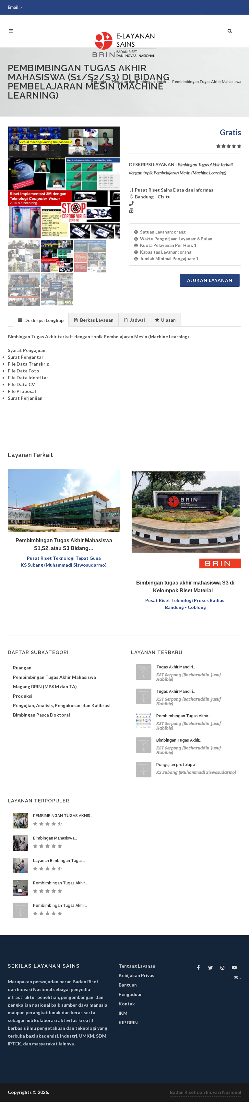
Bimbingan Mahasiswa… (55, 838)
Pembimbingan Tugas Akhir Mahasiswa (206, 81)
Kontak (127, 1003)
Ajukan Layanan (209, 280)
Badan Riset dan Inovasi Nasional (205, 1092)
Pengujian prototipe (175, 764)
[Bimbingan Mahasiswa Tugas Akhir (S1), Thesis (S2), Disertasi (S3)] (20, 843)
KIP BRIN (128, 1022)
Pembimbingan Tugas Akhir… (183, 716)
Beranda (98, 81)
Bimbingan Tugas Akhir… (178, 740)
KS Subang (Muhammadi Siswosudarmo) (64, 565)
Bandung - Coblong (185, 607)
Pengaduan (131, 994)
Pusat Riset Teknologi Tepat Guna (64, 558)
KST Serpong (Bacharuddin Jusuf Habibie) (188, 677)
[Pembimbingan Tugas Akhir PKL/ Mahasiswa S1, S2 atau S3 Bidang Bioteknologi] (20, 910)
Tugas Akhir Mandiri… (175, 667)
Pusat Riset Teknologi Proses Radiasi (185, 600)
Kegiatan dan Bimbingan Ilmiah (139, 81)
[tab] (41, 319)
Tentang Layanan (137, 966)
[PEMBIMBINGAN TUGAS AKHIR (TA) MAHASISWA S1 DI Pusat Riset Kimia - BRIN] (20, 820)
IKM (123, 1013)
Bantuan (128, 985)
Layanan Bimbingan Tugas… (59, 860)
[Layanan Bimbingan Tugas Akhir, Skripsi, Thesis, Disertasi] (20, 865)
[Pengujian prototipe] (143, 769)
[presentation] (40, 320)
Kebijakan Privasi (137, 975)
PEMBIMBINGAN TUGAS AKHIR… (63, 815)
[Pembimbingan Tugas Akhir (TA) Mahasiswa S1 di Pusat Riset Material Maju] (20, 888)
